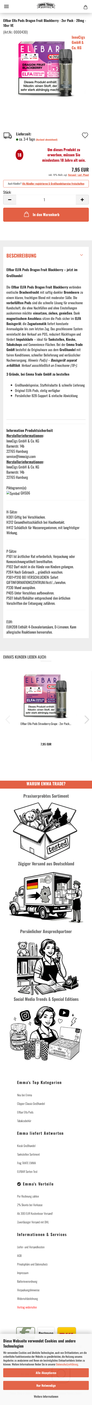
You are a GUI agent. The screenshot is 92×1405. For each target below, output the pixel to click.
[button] (9, 199)
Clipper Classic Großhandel (31, 1103)
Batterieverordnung (27, 1281)
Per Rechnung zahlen (28, 1196)
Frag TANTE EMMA (26, 1163)
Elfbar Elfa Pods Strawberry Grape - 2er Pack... (46, 724)
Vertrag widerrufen (50, 1316)
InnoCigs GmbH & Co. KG (78, 42)
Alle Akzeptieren (46, 1372)
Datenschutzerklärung (67, 1364)
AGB (19, 1255)
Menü (6, 6)
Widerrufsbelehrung (27, 1298)
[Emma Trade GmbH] (45, 6)
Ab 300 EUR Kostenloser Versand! (35, 1213)
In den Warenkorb (46, 214)
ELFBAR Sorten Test (27, 1171)
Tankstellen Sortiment (28, 1154)
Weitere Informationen (46, 1396)
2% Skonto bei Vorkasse (30, 1204)
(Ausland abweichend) (47, 139)
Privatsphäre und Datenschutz (32, 1264)
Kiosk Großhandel (26, 1145)
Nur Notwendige (46, 1385)
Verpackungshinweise (28, 1290)
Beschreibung (21, 255)
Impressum (22, 1272)
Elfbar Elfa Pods (25, 1112)
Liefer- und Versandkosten (31, 1247)
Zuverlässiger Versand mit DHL (33, 1222)
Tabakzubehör (24, 1120)
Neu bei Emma (24, 1095)
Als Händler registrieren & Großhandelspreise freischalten (53, 183)
